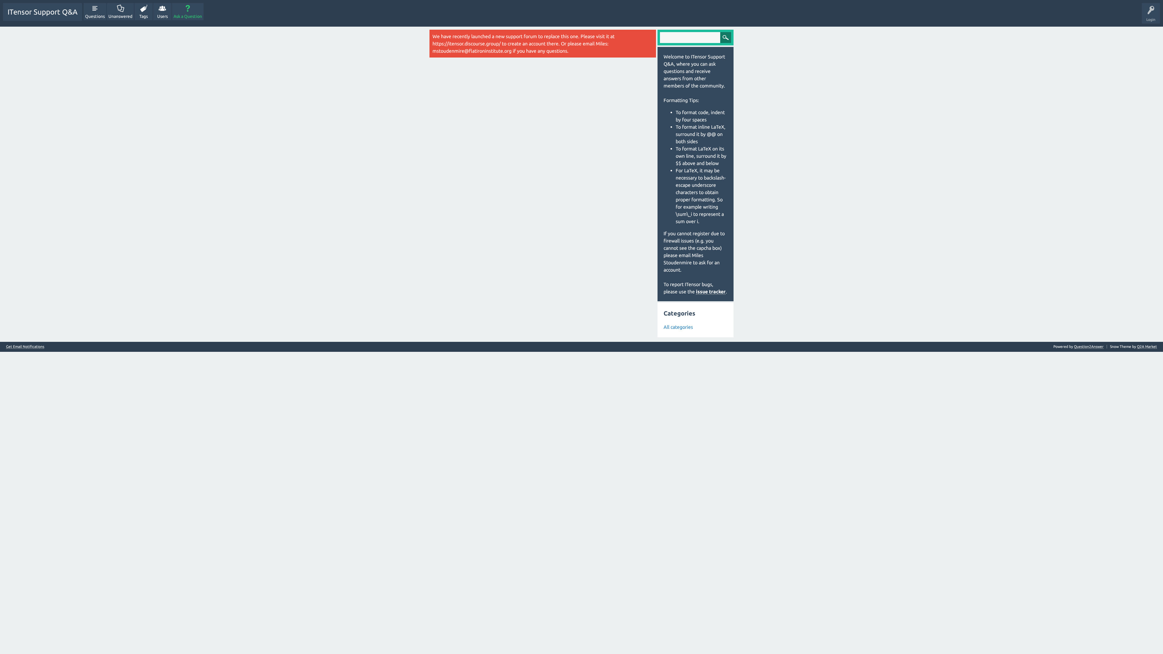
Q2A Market (1147, 346)
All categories (678, 327)
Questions (95, 16)
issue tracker (711, 291)
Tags (143, 16)
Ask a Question (188, 16)
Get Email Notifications (25, 346)
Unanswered (120, 16)
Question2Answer (1089, 346)
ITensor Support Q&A (43, 12)
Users (162, 16)
